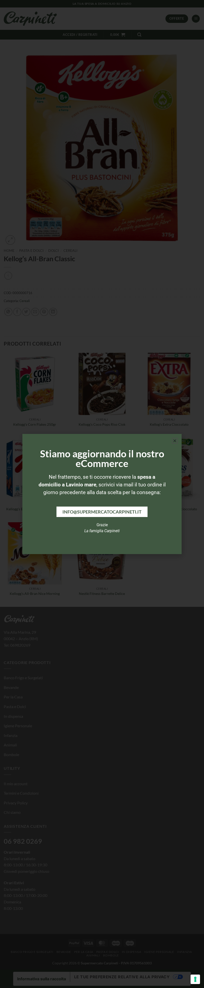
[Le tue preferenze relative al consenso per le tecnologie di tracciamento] (195, 979)
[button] (175, 441)
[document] (102, 494)
